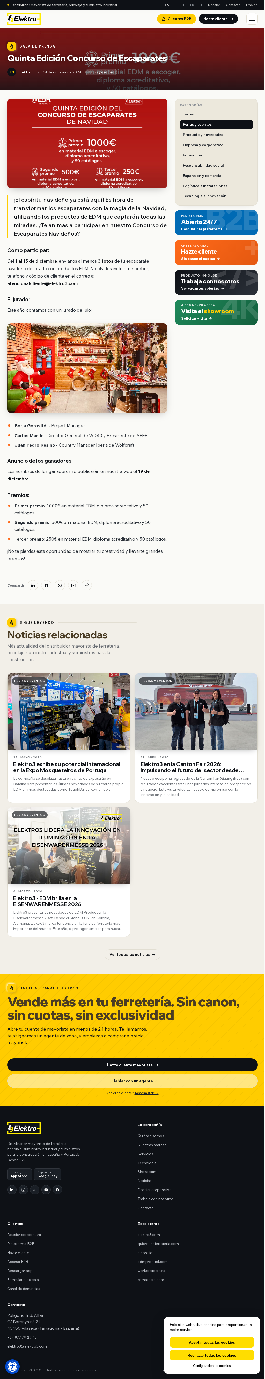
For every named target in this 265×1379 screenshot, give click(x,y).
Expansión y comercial (203, 175)
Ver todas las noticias (129, 954)
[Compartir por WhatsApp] (60, 585)
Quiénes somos (151, 1135)
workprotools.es (151, 1270)
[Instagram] (23, 1189)
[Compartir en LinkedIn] (33, 585)
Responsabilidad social (203, 165)
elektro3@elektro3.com (27, 1346)
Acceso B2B (17, 1261)
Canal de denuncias (23, 1288)
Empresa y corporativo (203, 145)
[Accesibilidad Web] (12, 1366)
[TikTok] (34, 1189)
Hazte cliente (215, 18)
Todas (188, 114)
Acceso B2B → (147, 1093)
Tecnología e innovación (204, 196)
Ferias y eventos (101, 72)
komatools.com (151, 1279)
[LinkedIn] (12, 1189)
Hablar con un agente (132, 1080)
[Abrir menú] (252, 19)
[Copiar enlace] (87, 585)
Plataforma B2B (20, 1243)
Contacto (233, 5)
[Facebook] (57, 1189)
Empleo (252, 5)
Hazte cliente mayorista (130, 1064)
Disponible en (47, 1174)
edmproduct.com (153, 1261)
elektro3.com (149, 1234)
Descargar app (20, 1270)
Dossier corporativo (155, 1189)
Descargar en (19, 1174)
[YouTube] (46, 1189)
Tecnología (147, 1163)
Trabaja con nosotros (156, 1198)
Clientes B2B (180, 18)
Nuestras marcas (152, 1144)
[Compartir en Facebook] (46, 585)
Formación (192, 155)
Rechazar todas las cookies (212, 1355)
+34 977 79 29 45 (22, 1337)
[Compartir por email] (73, 585)
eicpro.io (145, 1252)
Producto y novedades (203, 134)
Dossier (214, 5)
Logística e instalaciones (205, 186)
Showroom (147, 1171)
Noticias (145, 1180)
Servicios (145, 1154)
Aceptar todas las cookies (212, 1342)
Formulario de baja (23, 1279)
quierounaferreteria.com (158, 1243)
